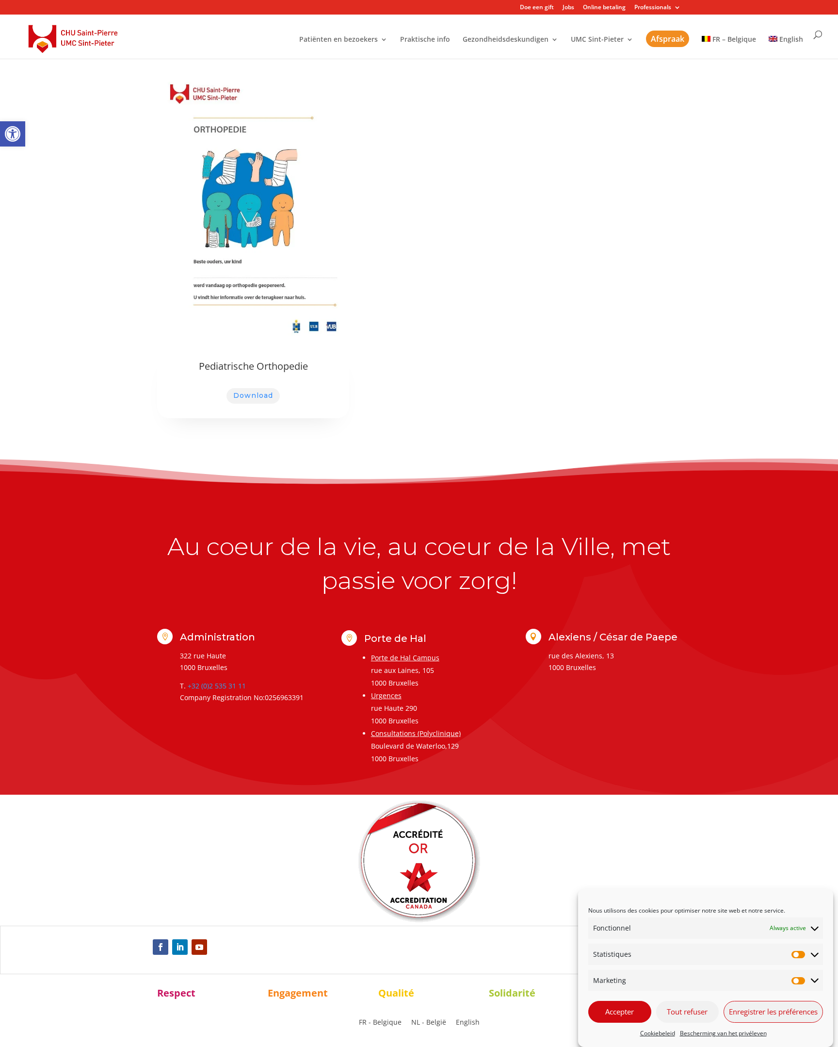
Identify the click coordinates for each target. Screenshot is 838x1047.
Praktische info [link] (425, 40)
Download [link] (253, 395)
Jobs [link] (568, 7)
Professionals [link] (652, 7)
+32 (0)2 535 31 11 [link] (217, 685)
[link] (12, 134)
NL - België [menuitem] (428, 1022)
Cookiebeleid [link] (657, 1033)
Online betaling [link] (604, 7)
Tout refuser (687, 1011)
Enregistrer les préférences (773, 1011)
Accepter (619, 1011)
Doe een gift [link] (537, 7)
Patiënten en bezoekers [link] (338, 40)
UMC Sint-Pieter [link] (597, 40)
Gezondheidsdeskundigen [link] (505, 40)
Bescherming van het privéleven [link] (723, 1033)
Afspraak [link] (667, 38)
